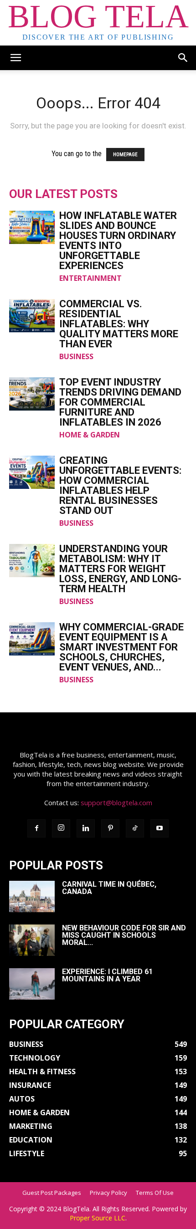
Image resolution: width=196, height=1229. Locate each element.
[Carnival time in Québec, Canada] (32, 896)
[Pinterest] (110, 828)
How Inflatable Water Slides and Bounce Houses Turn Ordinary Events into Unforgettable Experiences (118, 240)
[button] (15, 58)
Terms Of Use (155, 1192)
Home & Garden (89, 434)
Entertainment (90, 278)
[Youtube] (159, 828)
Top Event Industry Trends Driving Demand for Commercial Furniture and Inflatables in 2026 (120, 402)
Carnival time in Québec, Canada (109, 888)
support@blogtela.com (116, 802)
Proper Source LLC (97, 1218)
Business (76, 356)
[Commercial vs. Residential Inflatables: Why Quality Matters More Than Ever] (32, 315)
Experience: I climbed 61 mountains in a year (107, 975)
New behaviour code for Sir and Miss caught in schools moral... (124, 935)
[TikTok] (135, 828)
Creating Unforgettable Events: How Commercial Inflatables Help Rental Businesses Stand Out (120, 485)
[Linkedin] (86, 828)
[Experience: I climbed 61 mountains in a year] (32, 984)
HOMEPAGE (125, 154)
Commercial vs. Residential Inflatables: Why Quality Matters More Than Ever (118, 324)
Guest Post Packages (51, 1192)
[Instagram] (61, 828)
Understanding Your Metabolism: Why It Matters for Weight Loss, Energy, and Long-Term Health (120, 568)
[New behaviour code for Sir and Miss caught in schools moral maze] (32, 940)
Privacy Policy (108, 1192)
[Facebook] (36, 828)
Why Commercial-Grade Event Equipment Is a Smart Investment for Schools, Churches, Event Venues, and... (121, 647)
